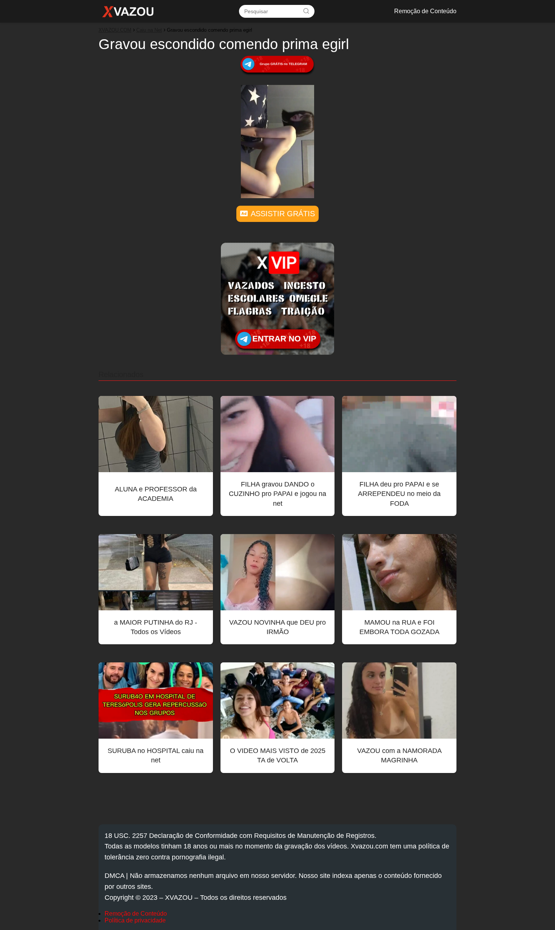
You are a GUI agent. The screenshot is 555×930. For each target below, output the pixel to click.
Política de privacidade (135, 920)
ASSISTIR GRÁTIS (283, 213)
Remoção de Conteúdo (425, 11)
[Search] (306, 11)
